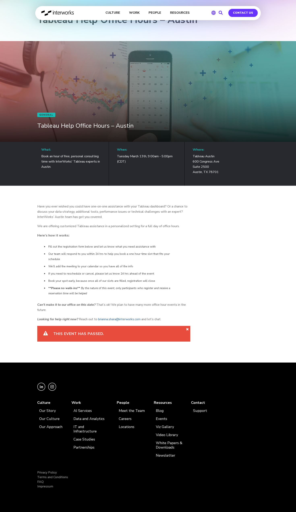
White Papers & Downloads (169, 445)
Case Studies (84, 439)
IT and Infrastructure (85, 429)
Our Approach (50, 427)
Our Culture (49, 419)
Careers (125, 419)
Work (76, 402)
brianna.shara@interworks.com (119, 319)
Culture (43, 402)
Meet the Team (132, 410)
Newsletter (165, 455)
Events (161, 419)
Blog (160, 410)
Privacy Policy (47, 472)
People (123, 402)
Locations (126, 427)
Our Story (47, 410)
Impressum (45, 486)
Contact (198, 402)
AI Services (82, 410)
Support (200, 410)
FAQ (40, 482)
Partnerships (83, 447)
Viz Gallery (165, 427)
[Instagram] (52, 389)
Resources (163, 402)
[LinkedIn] (41, 389)
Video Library (167, 435)
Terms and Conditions (52, 477)
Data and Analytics (89, 419)
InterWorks (58, 13)
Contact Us (243, 13)
